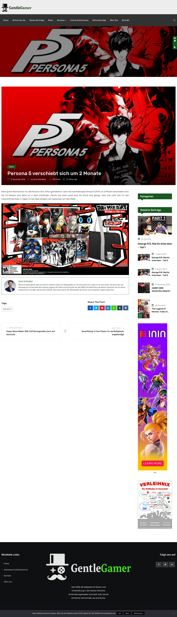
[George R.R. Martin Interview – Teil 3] (144, 272)
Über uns (114, 20)
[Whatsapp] (114, 307)
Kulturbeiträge (99, 20)
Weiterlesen (138, 613)
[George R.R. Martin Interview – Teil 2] (144, 257)
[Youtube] (102, 307)
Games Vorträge (36, 20)
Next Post (116, 328)
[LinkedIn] (108, 307)
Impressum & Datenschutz (16, 570)
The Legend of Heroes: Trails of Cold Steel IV (159, 312)
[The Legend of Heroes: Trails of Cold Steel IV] (144, 309)
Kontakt (125, 20)
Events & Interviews (79, 20)
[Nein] (174, 613)
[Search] (174, 20)
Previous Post (15, 328)
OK (120, 613)
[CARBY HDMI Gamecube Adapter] (144, 288)
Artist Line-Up (19, 20)
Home (5, 20)
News (50, 20)
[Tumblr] (119, 307)
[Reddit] (125, 307)
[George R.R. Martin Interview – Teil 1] (155, 225)
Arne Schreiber (39, 179)
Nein (127, 613)
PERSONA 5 (7, 309)
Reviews (61, 20)
